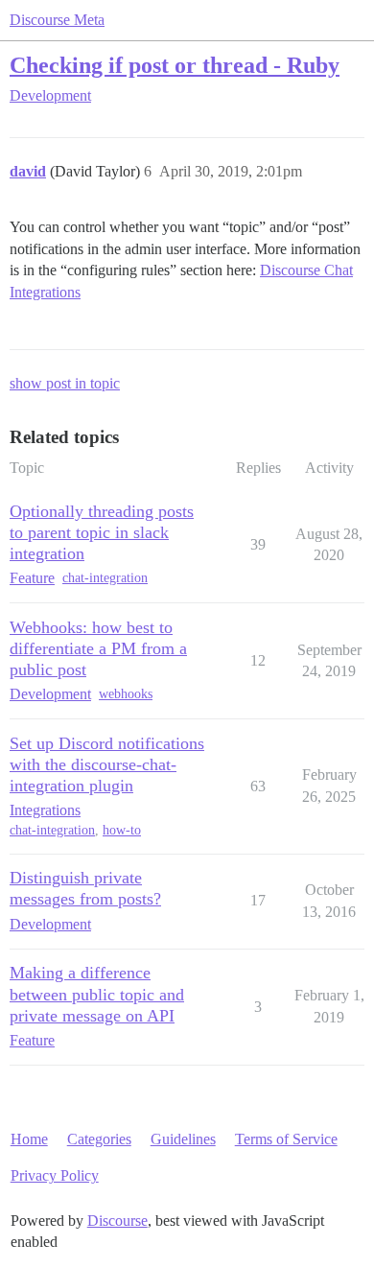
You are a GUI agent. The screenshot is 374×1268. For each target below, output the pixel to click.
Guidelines (183, 1139)
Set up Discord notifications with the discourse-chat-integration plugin (107, 764)
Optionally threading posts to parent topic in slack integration (102, 532)
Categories (99, 1139)
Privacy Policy (55, 1175)
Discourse (117, 1220)
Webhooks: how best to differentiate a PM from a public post (98, 648)
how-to (122, 830)
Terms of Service (286, 1139)
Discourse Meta (57, 20)
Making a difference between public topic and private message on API (97, 993)
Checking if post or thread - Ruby (174, 65)
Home (29, 1139)
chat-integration (105, 578)
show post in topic (65, 383)
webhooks (125, 694)
